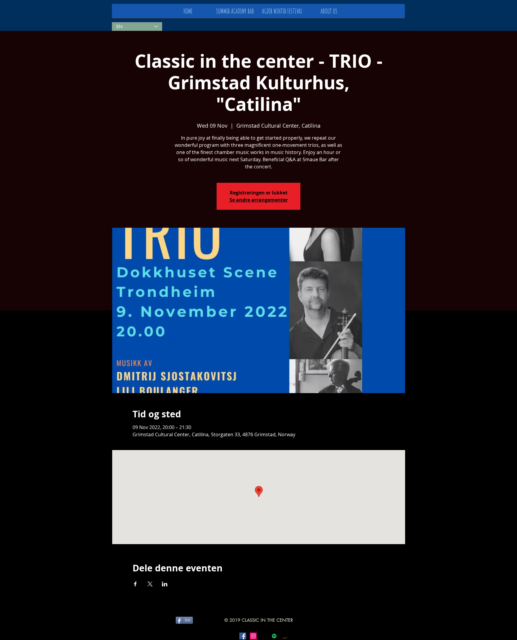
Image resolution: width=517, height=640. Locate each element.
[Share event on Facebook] (135, 584)
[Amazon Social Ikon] (284, 636)
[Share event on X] (150, 584)
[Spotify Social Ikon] (274, 636)
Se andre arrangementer (258, 200)
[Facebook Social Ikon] (242, 636)
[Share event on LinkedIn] (165, 584)
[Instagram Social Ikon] (253, 636)
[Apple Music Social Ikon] (263, 636)
